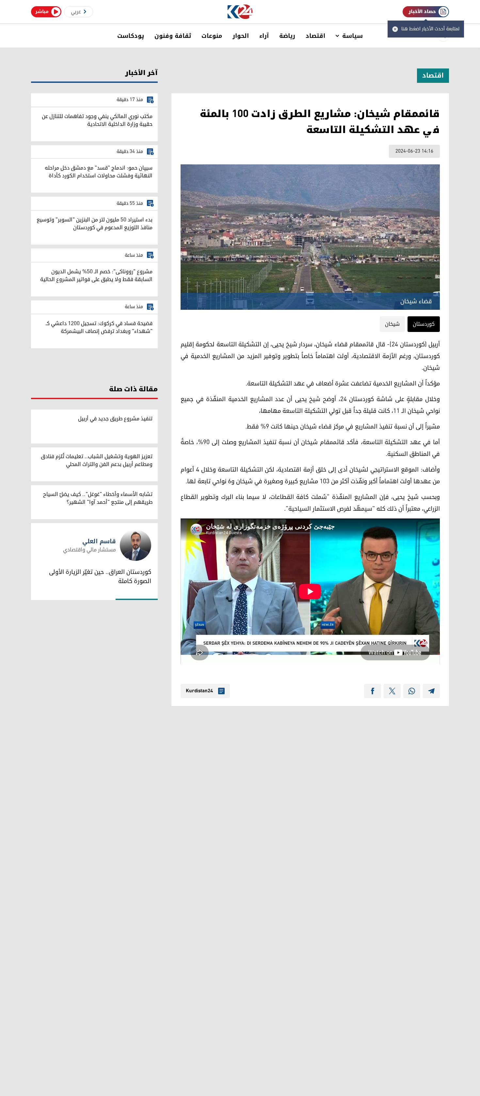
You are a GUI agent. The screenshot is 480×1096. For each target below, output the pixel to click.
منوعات (211, 35)
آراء (264, 35)
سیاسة (352, 36)
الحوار (240, 35)
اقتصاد (315, 35)
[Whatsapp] (411, 691)
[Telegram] (431, 691)
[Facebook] (372, 691)
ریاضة (287, 35)
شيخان (392, 324)
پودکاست (130, 35)
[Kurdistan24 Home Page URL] (240, 12)
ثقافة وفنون (172, 35)
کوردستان (424, 324)
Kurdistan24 (199, 691)
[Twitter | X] (392, 691)
